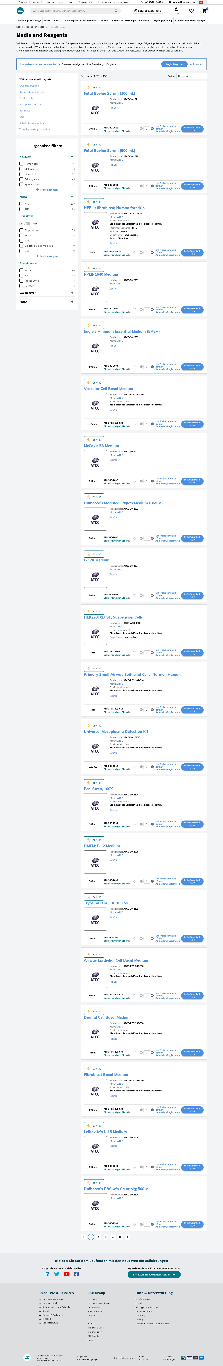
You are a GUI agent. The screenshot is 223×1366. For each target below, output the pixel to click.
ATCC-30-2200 (130, 1194)
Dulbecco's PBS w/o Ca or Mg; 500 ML (117, 1188)
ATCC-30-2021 (130, 99)
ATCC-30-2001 (130, 280)
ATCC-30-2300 (130, 794)
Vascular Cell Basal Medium (108, 388)
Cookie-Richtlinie (143, 1358)
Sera (21, 116)
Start (19, 27)
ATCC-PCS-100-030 (133, 394)
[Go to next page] (127, 1237)
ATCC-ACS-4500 (131, 623)
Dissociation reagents (31, 92)
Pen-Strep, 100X (98, 788)
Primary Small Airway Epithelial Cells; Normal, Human (132, 674)
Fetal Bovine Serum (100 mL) (109, 93)
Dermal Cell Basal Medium (107, 1017)
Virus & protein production (34, 129)
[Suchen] (116, 11)
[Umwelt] (40, 1311)
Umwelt (46, 1311)
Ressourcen (49, 2)
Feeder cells (26, 98)
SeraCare (92, 1315)
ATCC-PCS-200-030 (133, 1023)
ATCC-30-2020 (130, 156)
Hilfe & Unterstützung (86, 2)
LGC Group (93, 1299)
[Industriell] (40, 1319)
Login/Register (174, 64)
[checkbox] (21, 164)
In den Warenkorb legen (192, 129)
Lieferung (140, 1315)
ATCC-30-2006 (130, 851)
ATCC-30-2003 (130, 337)
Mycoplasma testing (30, 104)
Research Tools (35, 27)
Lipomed (92, 1340)
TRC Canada (93, 1336)
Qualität (35, 2)
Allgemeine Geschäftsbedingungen (87, 1358)
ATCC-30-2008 (130, 1137)
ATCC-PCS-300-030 (133, 966)
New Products (65, 2)
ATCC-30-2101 (130, 909)
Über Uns (23, 2)
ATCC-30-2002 (130, 509)
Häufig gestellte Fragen (146, 1307)
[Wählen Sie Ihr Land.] (202, 2)
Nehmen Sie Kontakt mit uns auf (115, 2)
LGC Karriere (94, 1307)
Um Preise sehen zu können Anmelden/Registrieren (167, 129)
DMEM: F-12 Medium (102, 846)
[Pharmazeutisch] (40, 1303)
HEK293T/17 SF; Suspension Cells (113, 617)
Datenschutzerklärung (124, 1358)
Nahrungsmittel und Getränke (56, 1307)
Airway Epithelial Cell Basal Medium (116, 960)
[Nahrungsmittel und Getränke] (40, 1307)
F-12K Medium (96, 560)
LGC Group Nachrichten (99, 1303)
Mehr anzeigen (49, 189)
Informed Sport (95, 1331)
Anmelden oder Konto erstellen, (39, 64)
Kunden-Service (142, 1299)
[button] (47, 156)
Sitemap (139, 1319)
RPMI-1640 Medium (101, 274)
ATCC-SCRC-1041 (132, 213)
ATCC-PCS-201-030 (133, 1080)
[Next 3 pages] (120, 1237)
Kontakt (139, 1303)
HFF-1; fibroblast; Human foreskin (114, 207)
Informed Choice (96, 1327)
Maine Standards (96, 1311)
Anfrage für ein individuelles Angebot (153, 1323)
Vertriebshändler (143, 1311)
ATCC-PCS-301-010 (133, 680)
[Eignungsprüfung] (40, 1323)
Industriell (47, 1318)
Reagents (24, 110)
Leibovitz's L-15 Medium (105, 1131)
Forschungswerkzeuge (52, 1299)
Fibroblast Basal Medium (106, 1074)
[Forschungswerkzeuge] (40, 1299)
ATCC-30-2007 (130, 451)
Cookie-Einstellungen (169, 1358)
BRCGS (91, 1323)
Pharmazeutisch (49, 1303)
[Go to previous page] (84, 1237)
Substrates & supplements (34, 123)
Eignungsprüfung (50, 1322)
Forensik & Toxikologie (52, 1315)
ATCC (120, 102)
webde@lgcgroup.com (183, 2)
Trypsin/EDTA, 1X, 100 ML (106, 903)
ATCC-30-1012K (131, 737)
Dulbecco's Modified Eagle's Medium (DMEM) (123, 503)
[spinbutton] (147, 129)
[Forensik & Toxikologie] (40, 1315)
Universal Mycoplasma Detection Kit (116, 731)
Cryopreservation (29, 85)
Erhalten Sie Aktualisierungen (152, 1274)
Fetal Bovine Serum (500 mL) (109, 150)
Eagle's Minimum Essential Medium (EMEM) (122, 331)
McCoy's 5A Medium (101, 445)
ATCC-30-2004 (130, 566)
